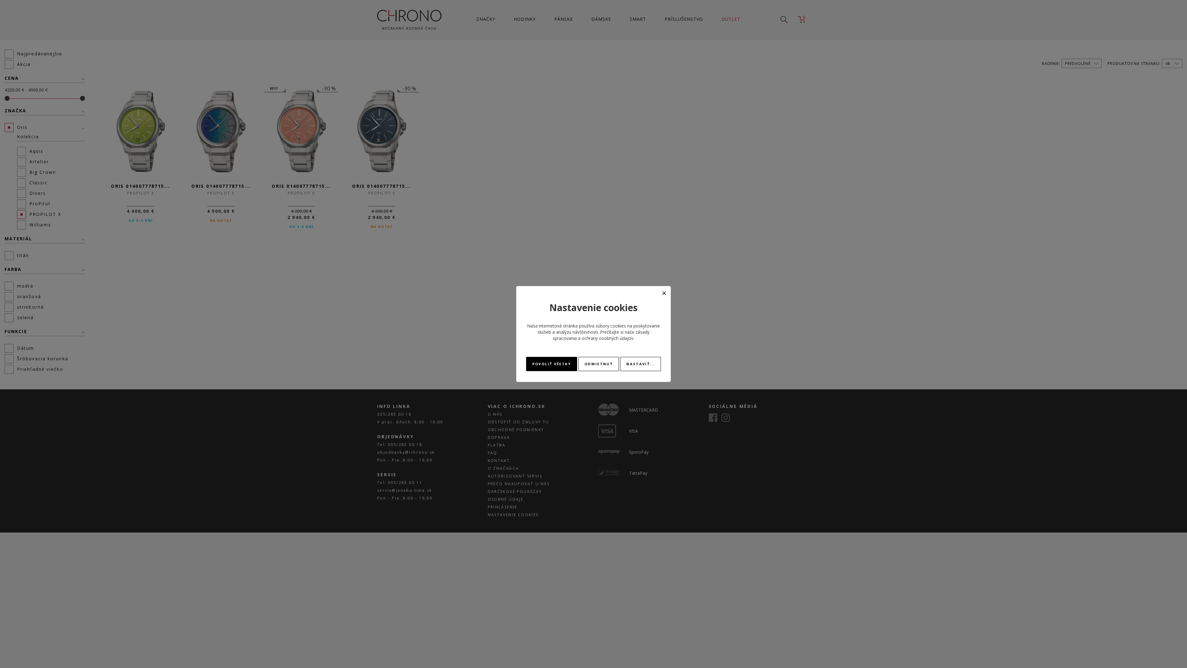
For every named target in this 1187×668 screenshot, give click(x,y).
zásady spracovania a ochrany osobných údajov (601, 335)
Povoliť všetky (551, 364)
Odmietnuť (599, 364)
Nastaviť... (640, 364)
